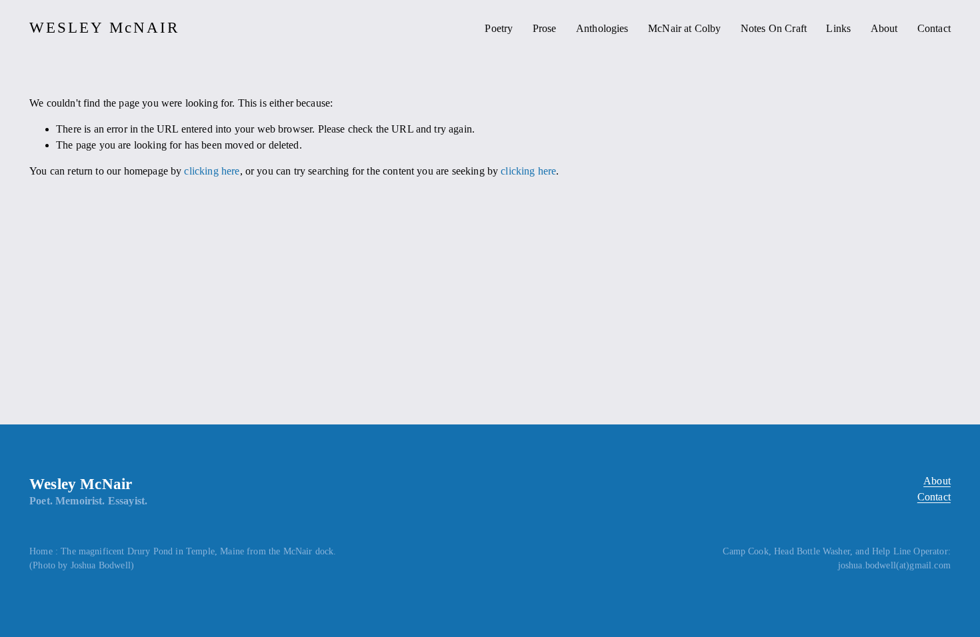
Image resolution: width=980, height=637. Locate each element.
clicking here (211, 171)
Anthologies (602, 28)
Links (838, 28)
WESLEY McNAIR (104, 27)
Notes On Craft (774, 28)
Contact (934, 28)
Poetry (499, 28)
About (884, 28)
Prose (545, 28)
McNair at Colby (684, 28)
